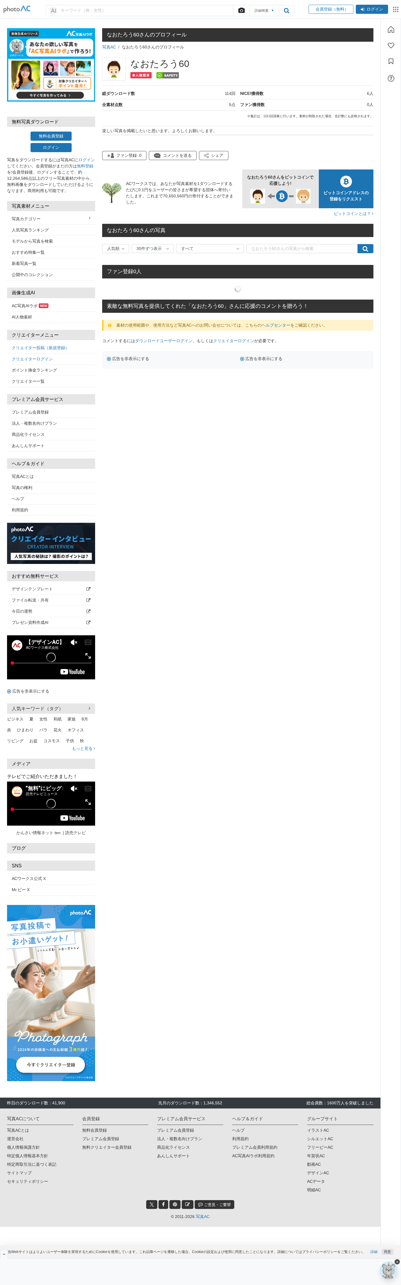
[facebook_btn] (163, 1204)
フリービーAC (320, 1147)
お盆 (33, 740)
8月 (85, 719)
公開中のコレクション (32, 274)
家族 (72, 719)
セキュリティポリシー (27, 1181)
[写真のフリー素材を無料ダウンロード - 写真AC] (17, 9)
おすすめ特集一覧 (28, 252)
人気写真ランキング (30, 230)
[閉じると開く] (4, 1254)
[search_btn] (286, 11)
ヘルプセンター (276, 325)
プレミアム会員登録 (30, 412)
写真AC (109, 47)
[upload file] (241, 11)
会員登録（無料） (331, 9)
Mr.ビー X (21, 889)
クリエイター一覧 (28, 381)
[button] (213, 155)
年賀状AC (316, 1155)
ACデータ (316, 1181)
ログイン (375, 9)
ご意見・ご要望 (217, 1204)
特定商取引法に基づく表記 (31, 1164)
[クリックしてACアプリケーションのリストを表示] (395, 9)
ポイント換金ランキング (34, 370)
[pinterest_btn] (175, 1204)
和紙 (57, 719)
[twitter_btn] (151, 1204)
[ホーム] (391, 29)
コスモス (51, 740)
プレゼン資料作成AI (30, 622)
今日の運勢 (22, 611)
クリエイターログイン (32, 359)
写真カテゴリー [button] (26, 218)
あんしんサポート (28, 445)
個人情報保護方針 (23, 1147)
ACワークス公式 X (29, 878)
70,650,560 (173, 196)
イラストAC (318, 1130)
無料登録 (85, 166)
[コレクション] (391, 61)
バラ (43, 730)
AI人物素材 (22, 317)
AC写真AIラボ (29, 305)
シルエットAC (320, 1138)
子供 (70, 740)
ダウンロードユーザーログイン (164, 340)
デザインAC (318, 1172)
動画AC (314, 1164)
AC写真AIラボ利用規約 (253, 1155)
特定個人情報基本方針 (27, 1155)
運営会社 (15, 1138)
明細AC (314, 1189)
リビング (15, 740)
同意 (387, 1252)
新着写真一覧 (24, 263)
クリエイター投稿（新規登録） (40, 347)
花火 (57, 730)
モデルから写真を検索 (32, 241)
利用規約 (20, 510)
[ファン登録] (391, 45)
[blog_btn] (187, 1204)
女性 (43, 719)
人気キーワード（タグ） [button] (37, 708)
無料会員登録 (51, 136)
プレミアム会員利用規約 (254, 1147)
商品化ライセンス (28, 434)
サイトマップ (19, 1172)
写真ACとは (23, 476)
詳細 (374, 1252)
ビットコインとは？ (353, 213)
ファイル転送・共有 (30, 600)
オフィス (76, 730)
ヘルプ (18, 498)
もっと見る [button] (83, 748)
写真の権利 (22, 487)
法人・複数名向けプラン (34, 423)
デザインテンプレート (32, 589)
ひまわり (25, 730)
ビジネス (15, 719)
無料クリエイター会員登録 (107, 1147)
